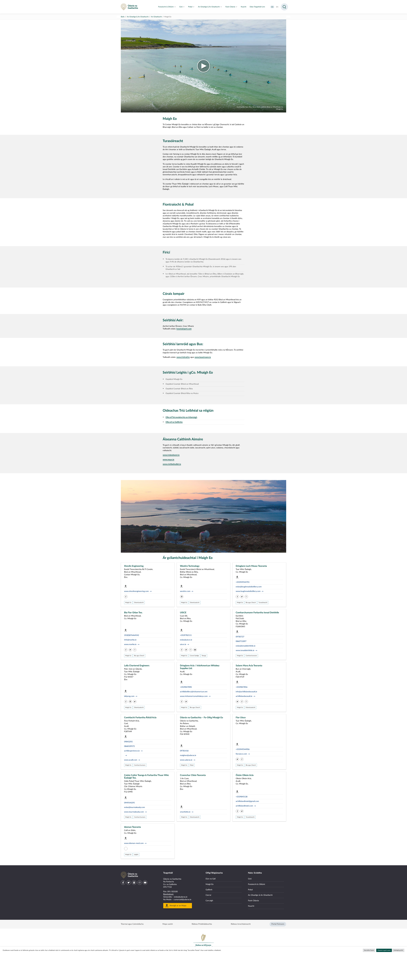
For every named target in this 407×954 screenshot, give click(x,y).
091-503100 (172, 892)
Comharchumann (251, 655)
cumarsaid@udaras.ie (182, 900)
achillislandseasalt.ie (244, 696)
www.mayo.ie (168, 460)
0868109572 (129, 746)
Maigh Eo (128, 602)
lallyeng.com (129, 696)
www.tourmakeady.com (134, 812)
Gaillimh (209, 890)
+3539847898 (186, 687)
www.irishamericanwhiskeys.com (194, 696)
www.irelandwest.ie (171, 455)
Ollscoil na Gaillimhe (174, 422)
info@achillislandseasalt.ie (246, 692)
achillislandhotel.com (244, 806)
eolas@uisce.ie (186, 640)
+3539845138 (241, 797)
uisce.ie (183, 644)
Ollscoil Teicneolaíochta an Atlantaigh (181, 417)
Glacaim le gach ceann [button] (384, 950)
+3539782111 (186, 635)
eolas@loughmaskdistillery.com (249, 587)
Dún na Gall (210, 879)
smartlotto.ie (185, 812)
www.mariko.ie (130, 644)
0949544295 (129, 803)
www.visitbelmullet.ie (172, 464)
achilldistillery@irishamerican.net (193, 692)
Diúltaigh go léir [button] (398, 950)
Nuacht (251, 906)
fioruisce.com (241, 754)
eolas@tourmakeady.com (134, 807)
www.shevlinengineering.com (136, 591)
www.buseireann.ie (203, 357)
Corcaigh (209, 901)
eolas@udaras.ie (180, 897)
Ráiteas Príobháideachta (202, 924)
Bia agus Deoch (251, 602)
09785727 (240, 637)
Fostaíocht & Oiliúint (256, 884)
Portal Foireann (277, 924)
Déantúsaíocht (139, 602)
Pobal (191, 765)
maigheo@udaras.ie (188, 755)
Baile (122, 17)
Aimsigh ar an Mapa (178, 906)
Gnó (250, 879)
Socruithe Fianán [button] (369, 950)
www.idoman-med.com (134, 843)
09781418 (184, 751)
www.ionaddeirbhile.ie (245, 650)
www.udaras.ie (186, 760)
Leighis (136, 854)
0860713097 (241, 641)
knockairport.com (184, 329)
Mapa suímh (167, 924)
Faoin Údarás (253, 901)
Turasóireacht (263, 602)
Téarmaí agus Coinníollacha (132, 924)
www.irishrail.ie (183, 357)
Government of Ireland (203, 941)
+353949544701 (242, 582)
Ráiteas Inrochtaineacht (241, 924)
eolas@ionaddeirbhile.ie (245, 646)
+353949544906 (242, 749)
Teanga (204, 655)
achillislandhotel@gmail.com (247, 801)
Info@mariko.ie (130, 640)
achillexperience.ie (132, 751)
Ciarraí (208, 895)
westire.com (185, 591)
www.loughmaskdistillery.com (248, 591)
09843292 (128, 742)
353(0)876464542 (131, 635)
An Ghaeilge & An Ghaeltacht (138, 17)
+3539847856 (241, 687)
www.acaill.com (130, 760)
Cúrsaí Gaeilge (194, 655)
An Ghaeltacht (156, 17)
